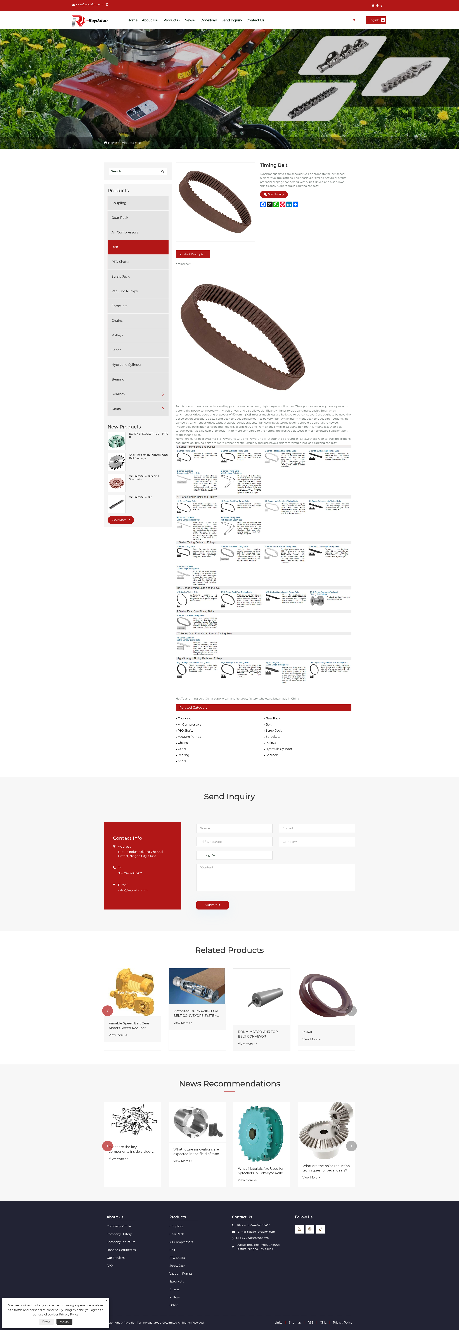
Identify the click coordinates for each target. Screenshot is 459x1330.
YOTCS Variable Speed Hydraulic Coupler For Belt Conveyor (194, 1025)
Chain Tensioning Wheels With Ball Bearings (148, 456)
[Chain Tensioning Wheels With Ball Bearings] (116, 462)
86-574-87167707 (130, 873)
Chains (117, 321)
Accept (64, 1321)
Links (278, 1322)
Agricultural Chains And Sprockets (144, 477)
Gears (116, 409)
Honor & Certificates (121, 1250)
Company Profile (119, 1226)
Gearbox (118, 394)
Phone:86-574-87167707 (253, 1225)
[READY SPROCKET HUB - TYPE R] (116, 441)
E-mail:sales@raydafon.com (256, 1231)
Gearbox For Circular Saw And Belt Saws (129, 1032)
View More (119, 520)
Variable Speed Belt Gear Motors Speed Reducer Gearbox (258, 1025)
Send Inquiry (232, 20)
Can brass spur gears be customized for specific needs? (192, 1168)
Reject (46, 1321)
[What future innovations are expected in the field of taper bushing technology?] (326, 1122)
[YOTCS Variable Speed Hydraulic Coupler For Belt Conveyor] (197, 992)
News (189, 20)
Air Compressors (125, 232)
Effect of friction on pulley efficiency (129, 1168)
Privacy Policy (342, 1322)
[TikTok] (381, 5)
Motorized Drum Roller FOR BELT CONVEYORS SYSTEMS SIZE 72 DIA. (325, 1013)
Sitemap (295, 1322)
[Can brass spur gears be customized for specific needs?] (197, 1130)
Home (132, 20)
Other (116, 350)
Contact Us (255, 20)
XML (323, 1322)
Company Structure (121, 1242)
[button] (107, 1010)
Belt (141, 143)
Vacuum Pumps (125, 291)
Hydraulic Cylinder (126, 365)
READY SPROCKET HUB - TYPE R (148, 435)
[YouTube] (373, 5)
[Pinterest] (377, 5)
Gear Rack (120, 218)
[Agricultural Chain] (116, 503)
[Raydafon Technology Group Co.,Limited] (89, 20)
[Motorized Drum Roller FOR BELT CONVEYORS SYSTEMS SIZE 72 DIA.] (326, 986)
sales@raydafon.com (89, 4)
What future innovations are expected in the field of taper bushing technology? (325, 1151)
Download (208, 20)
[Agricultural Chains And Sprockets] (116, 483)
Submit (212, 905)
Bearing (118, 379)
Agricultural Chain (140, 496)
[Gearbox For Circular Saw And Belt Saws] (132, 995)
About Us (149, 20)
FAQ (110, 1265)
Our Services (116, 1258)
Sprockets (119, 306)
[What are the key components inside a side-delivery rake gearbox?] (261, 1121)
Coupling (119, 203)
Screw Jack (121, 276)
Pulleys (117, 335)
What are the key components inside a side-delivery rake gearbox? (259, 1149)
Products (171, 20)
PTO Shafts (120, 262)
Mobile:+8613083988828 (252, 1238)
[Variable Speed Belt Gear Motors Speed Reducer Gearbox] (261, 992)
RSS (310, 1322)
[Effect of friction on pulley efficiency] (132, 1130)
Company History (119, 1234)
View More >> (118, 1042)
